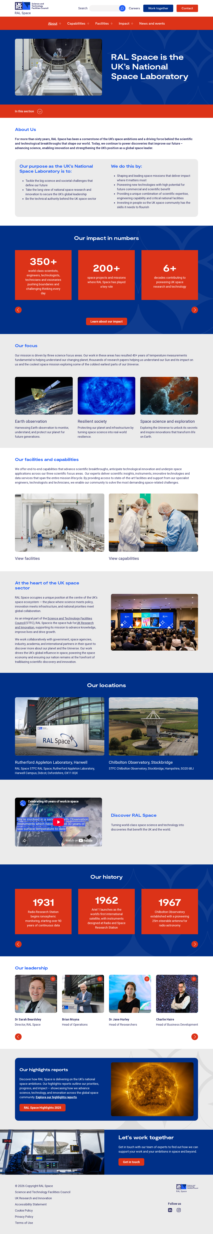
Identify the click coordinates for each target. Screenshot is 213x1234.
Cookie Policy (24, 1210)
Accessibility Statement (31, 1204)
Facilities (102, 23)
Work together (158, 8)
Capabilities (76, 23)
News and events (152, 23)
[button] (18, 310)
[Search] (122, 8)
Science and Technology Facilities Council (42, 1192)
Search (83, 8)
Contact (187, 8)
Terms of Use (24, 1223)
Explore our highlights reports (56, 1097)
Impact (124, 23)
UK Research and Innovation (33, 1198)
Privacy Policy (24, 1216)
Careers (134, 8)
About (52, 23)
